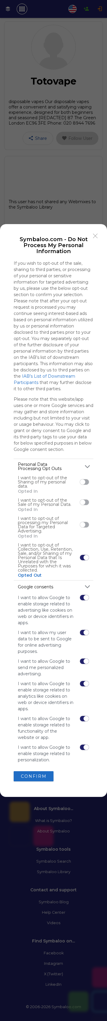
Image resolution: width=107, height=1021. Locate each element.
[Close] (95, 235)
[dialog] (53, 510)
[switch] (84, 482)
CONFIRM (34, 776)
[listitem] (53, 466)
